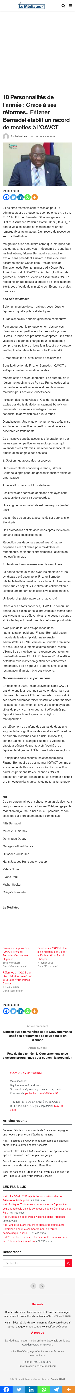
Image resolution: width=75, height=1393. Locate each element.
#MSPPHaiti (30, 1073)
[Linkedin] (20, 197)
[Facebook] (6, 197)
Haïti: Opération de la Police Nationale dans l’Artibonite (34, 1216)
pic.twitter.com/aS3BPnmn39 (41, 1093)
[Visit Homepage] (31, 5)
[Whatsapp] (27, 197)
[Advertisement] (37, 53)
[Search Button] (63, 5)
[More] (34, 197)
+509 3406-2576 (42, 1362)
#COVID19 (16, 1073)
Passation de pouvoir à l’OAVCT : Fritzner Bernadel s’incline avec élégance (16, 953)
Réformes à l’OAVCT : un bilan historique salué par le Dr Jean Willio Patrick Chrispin (17, 978)
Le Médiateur (24, 1379)
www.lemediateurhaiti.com (37, 1344)
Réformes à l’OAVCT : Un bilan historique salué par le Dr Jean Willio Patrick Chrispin (52, 953)
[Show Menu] (70, 5)
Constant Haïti (58, 1379)
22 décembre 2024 (45, 136)
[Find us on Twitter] (42, 1286)
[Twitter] (13, 197)
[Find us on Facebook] (33, 1286)
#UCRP (41, 1073)
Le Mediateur (22, 136)
